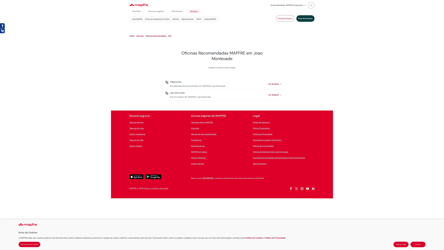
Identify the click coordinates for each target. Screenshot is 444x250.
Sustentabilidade (278, 5)
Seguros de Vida (136, 140)
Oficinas (176, 19)
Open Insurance (259, 163)
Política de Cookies (254, 238)
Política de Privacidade (262, 134)
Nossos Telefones (198, 158)
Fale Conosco (177, 11)
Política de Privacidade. (275, 238)
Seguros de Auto (136, 122)
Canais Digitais (197, 163)
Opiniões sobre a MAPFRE (202, 122)
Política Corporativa (261, 128)
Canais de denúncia (261, 122)
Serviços (193, 11)
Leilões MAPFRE (210, 19)
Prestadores (196, 140)
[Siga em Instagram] (302, 188)
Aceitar (418, 244)
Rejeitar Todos (401, 244)
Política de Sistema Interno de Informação (270, 152)
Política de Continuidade (263, 146)
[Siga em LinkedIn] (313, 188)
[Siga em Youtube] (307, 188)
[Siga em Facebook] (291, 188)
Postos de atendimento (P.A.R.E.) (157, 19)
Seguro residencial (137, 134)
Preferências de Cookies (29, 244)
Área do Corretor (305, 18)
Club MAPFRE (137, 19)
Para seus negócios (156, 11)
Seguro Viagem (136, 146)
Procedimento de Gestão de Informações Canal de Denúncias (279, 158)
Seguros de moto (137, 128)
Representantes (188, 19)
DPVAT (198, 19)
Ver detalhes (273, 84)
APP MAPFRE (207, 178)
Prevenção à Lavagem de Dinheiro (267, 140)
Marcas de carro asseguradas (203, 134)
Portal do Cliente (285, 18)
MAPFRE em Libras (199, 152)
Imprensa (195, 128)
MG (169, 36)
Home (132, 36)
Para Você (136, 11)
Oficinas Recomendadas (156, 36)
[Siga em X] (296, 188)
